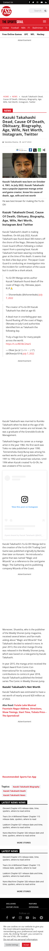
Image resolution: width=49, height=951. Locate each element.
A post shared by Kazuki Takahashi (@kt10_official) (27, 535)
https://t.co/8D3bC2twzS (18, 343)
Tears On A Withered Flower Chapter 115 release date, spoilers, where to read (21, 817)
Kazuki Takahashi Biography (26, 786)
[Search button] (45, 11)
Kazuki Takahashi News (14, 795)
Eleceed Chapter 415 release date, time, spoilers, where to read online (21, 809)
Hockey (40, 34)
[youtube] (42, 2)
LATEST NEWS (10, 851)
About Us (15, 926)
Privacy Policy (15, 929)
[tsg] (12, 11)
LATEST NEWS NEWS (14, 802)
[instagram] (37, 2)
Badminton (38, 27)
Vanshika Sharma (11, 142)
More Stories (24, 842)
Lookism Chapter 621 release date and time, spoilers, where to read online (23, 826)
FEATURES (33, 904)
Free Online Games (12, 34)
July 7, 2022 (28, 353)
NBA (23, 27)
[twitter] (33, 2)
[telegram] (41, 917)
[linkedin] (46, 2)
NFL (32, 34)
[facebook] (29, 2)
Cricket (5, 27)
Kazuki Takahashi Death (14, 791)
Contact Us (8, 2)
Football (15, 27)
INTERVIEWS (34, 907)
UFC (26, 34)
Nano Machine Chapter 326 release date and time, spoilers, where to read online (23, 834)
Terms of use (32, 929)
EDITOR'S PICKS (12, 907)
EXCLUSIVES (11, 904)
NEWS (14, 96)
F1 (29, 27)
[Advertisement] (24, 66)
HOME (6, 96)
